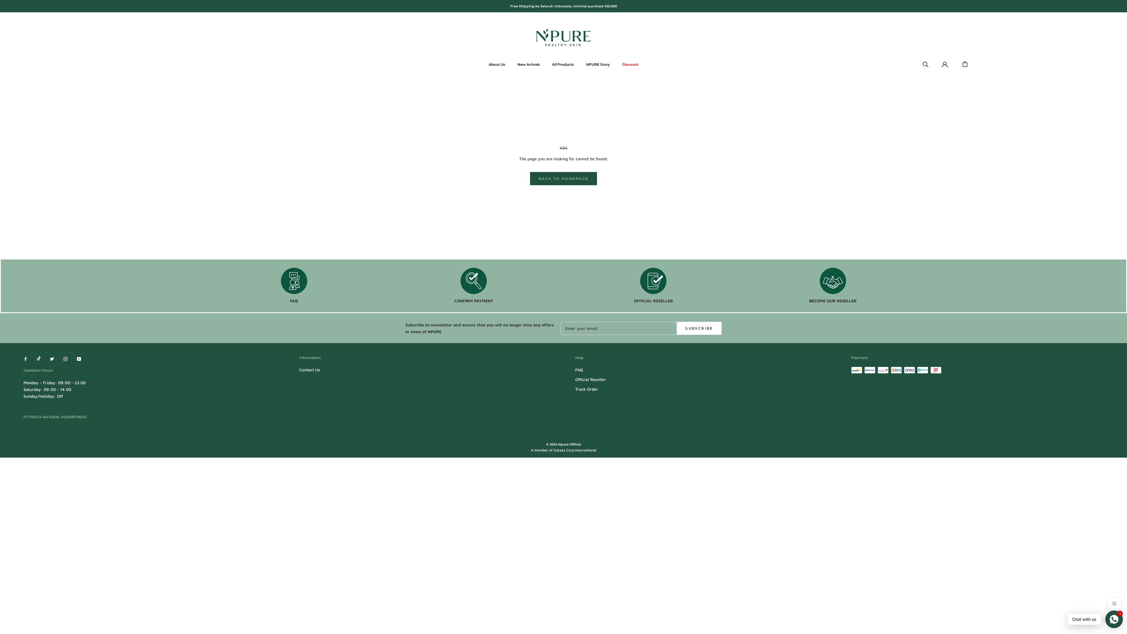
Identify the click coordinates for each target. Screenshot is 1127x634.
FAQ (579, 369)
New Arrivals (528, 64)
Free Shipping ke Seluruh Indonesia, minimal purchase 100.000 (563, 6)
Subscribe (699, 328)
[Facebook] (25, 358)
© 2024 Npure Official (563, 444)
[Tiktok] (39, 358)
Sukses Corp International (575, 450)
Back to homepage (563, 178)
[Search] (926, 64)
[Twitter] (52, 358)
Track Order (586, 389)
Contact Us (309, 369)
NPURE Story (598, 64)
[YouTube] (79, 358)
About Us (497, 64)
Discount (630, 64)
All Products (563, 64)
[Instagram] (65, 358)
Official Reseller (590, 379)
